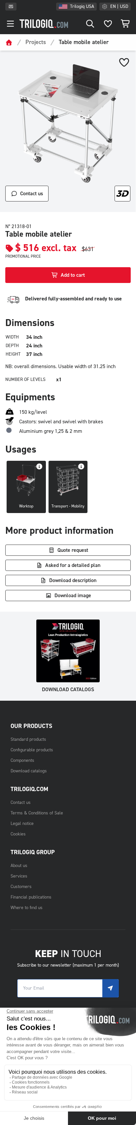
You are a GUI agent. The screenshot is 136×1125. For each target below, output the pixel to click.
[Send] (110, 988)
